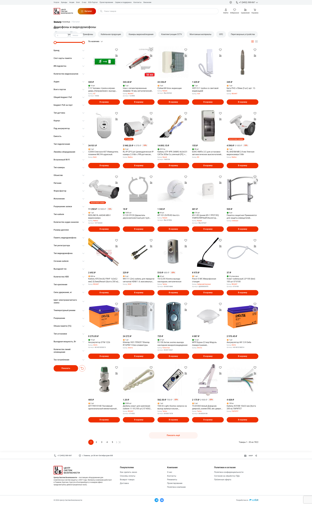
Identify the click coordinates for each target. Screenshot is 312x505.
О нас (169, 472)
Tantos (164, 284)
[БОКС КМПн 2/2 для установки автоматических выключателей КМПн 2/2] (208, 126)
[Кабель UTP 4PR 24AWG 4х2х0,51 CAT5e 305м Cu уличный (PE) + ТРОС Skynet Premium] (173, 126)
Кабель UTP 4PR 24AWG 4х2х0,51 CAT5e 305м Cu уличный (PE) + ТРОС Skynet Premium (172, 153)
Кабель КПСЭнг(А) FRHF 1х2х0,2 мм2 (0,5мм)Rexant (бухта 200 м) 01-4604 (103, 280)
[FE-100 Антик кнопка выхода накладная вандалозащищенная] (173, 316)
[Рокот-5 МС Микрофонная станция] (208, 253)
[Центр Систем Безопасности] (63, 11)
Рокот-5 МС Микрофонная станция (204, 280)
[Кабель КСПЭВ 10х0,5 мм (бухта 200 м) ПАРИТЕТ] (242, 380)
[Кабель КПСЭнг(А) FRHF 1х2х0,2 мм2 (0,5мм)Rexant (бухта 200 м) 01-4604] (104, 253)
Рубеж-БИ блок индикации (169, 88)
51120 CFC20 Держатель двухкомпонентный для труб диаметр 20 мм (136, 216)
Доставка (124, 483)
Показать (65, 368)
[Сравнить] (116, 55)
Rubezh (164, 91)
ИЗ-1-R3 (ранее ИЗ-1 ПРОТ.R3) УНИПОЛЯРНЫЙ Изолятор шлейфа (205, 216)
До (71, 32)
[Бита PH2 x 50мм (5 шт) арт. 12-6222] (242, 62)
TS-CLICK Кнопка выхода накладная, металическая (169, 280)
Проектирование (174, 483)
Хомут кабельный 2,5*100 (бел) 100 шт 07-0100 (241, 280)
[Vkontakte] (162, 500)
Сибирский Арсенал (204, 284)
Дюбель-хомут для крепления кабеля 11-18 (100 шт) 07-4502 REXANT (136, 407)
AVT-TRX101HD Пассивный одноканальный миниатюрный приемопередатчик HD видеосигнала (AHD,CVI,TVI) (102, 407)
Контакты (171, 476)
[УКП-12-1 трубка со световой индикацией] (208, 62)
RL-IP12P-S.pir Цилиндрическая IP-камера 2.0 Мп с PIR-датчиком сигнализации (138, 153)
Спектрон (235, 221)
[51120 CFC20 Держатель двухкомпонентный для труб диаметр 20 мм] (139, 189)
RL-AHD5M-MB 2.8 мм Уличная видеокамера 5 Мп (240, 153)
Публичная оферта (222, 479)
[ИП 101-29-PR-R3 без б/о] (173, 189)
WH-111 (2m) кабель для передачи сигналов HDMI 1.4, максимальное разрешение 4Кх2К (138, 280)
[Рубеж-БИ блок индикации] (173, 62)
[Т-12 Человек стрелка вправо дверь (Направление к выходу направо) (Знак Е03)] (104, 62)
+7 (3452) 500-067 (65, 455)
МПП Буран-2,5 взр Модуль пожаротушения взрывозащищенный (204, 344)
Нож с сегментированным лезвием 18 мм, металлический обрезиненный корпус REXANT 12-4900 (138, 89)
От (56, 32)
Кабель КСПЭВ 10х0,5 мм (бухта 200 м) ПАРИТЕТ (241, 407)
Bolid (95, 157)
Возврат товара (127, 479)
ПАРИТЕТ (235, 411)
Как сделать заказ (128, 472)
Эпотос (199, 348)
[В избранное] (116, 49)
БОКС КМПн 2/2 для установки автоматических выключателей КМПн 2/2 (206, 153)
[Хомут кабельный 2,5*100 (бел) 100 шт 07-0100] (242, 253)
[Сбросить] (82, 368)
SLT (94, 93)
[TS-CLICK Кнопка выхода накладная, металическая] (173, 253)
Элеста (130, 348)
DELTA (95, 345)
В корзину (104, 102)
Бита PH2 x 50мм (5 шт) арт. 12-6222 (241, 89)
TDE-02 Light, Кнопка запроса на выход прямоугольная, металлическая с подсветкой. (172, 407)
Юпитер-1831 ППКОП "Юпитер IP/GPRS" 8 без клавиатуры (136, 343)
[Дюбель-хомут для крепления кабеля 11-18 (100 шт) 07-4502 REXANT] (139, 380)
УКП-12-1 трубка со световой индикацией (205, 89)
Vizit (198, 93)
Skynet (164, 157)
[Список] (256, 41)
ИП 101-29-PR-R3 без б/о (168, 215)
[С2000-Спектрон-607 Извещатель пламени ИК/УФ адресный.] (104, 126)
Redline (130, 157)
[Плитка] (252, 41)
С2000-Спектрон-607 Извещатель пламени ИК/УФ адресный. (103, 153)
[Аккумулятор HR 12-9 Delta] (242, 316)
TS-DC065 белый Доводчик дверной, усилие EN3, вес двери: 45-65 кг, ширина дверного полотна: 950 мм (206, 407)
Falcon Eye (166, 348)
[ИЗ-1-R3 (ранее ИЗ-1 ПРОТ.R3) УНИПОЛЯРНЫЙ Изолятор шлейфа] (208, 189)
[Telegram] (156, 500)
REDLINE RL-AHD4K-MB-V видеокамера (99, 216)
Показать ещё (173, 435)
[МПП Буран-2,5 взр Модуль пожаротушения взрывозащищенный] (208, 316)
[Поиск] (101, 11)
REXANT (130, 93)
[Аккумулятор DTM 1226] (104, 316)
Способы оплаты (127, 476)
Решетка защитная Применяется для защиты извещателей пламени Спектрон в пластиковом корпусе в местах (242, 216)
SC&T (129, 284)
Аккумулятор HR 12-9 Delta (239, 342)
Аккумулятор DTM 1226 (99, 342)
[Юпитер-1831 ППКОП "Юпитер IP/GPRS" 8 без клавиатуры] (139, 316)
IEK (198, 157)
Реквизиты (172, 479)
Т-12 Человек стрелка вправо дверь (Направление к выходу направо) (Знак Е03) (102, 89)
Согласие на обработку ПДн (227, 476)
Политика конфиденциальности (228, 472)
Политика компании (176, 487)
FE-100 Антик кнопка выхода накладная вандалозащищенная (172, 343)
